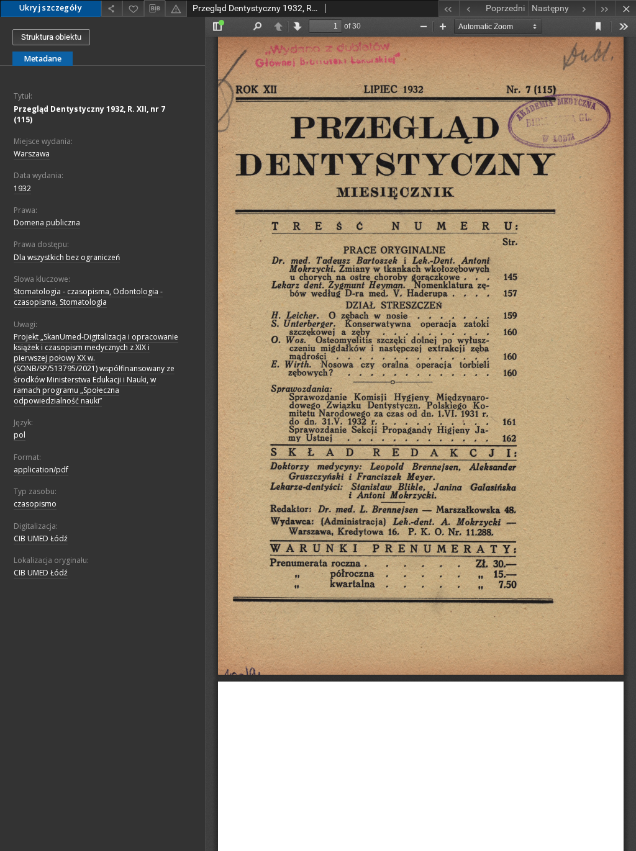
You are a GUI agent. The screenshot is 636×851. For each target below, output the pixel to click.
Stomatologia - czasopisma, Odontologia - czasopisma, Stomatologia (88, 296)
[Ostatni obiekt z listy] (605, 8)
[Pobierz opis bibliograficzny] (154, 8)
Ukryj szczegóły (50, 7)
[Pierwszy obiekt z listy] (448, 8)
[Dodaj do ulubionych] (132, 8)
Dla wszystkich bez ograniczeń (67, 257)
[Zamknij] (626, 8)
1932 (22, 188)
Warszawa (32, 153)
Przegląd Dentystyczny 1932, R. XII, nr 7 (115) (89, 114)
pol (19, 435)
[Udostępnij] (111, 8)
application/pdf (41, 469)
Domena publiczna (47, 222)
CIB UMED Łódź (41, 538)
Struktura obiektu (51, 37)
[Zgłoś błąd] (175, 8)
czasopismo (35, 503)
